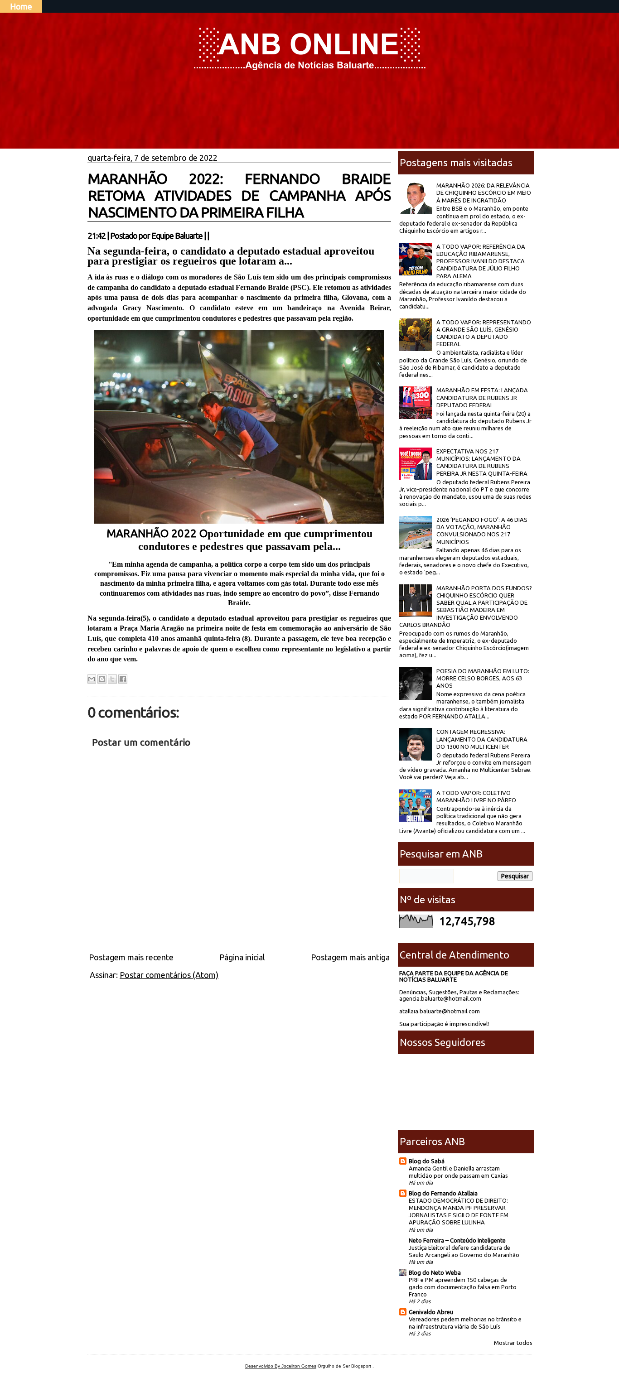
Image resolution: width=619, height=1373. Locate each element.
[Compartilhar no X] (112, 679)
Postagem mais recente (131, 957)
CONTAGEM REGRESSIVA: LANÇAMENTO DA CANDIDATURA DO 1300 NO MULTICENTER (481, 739)
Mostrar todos (513, 1342)
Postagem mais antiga (350, 957)
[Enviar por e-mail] (91, 679)
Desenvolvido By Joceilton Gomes (280, 1365)
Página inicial (242, 957)
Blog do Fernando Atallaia (443, 1193)
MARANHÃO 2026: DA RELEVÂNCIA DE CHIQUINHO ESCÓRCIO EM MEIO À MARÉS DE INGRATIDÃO (483, 192)
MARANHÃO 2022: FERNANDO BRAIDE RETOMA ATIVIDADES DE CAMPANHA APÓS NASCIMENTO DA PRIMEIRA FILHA (239, 195)
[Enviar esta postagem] (211, 235)
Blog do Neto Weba (435, 1272)
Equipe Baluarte (177, 235)
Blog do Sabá (427, 1161)
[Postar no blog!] (101, 679)
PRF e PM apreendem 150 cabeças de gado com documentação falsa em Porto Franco (463, 1287)
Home (21, 6)
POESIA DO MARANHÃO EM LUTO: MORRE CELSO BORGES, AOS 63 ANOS (482, 678)
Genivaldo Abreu (431, 1312)
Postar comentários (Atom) (169, 974)
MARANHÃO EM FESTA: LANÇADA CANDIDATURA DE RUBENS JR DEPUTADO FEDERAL (482, 397)
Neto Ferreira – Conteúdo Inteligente (457, 1240)
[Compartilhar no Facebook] (122, 679)
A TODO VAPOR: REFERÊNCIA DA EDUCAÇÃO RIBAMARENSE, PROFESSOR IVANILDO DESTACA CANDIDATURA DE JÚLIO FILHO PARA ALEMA (480, 261)
